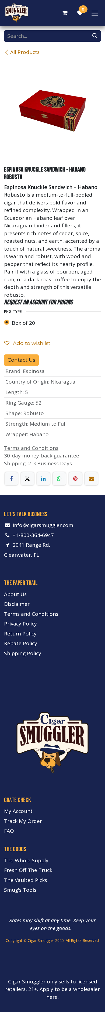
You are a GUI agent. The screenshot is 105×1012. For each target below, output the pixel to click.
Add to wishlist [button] (31, 343)
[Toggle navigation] (95, 12)
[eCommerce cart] (64, 12)
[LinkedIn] (43, 478)
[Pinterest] (75, 478)
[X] (27, 478)
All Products (25, 52)
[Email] (91, 478)
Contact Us (21, 360)
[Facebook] (11, 478)
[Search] (95, 36)
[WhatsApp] (59, 478)
